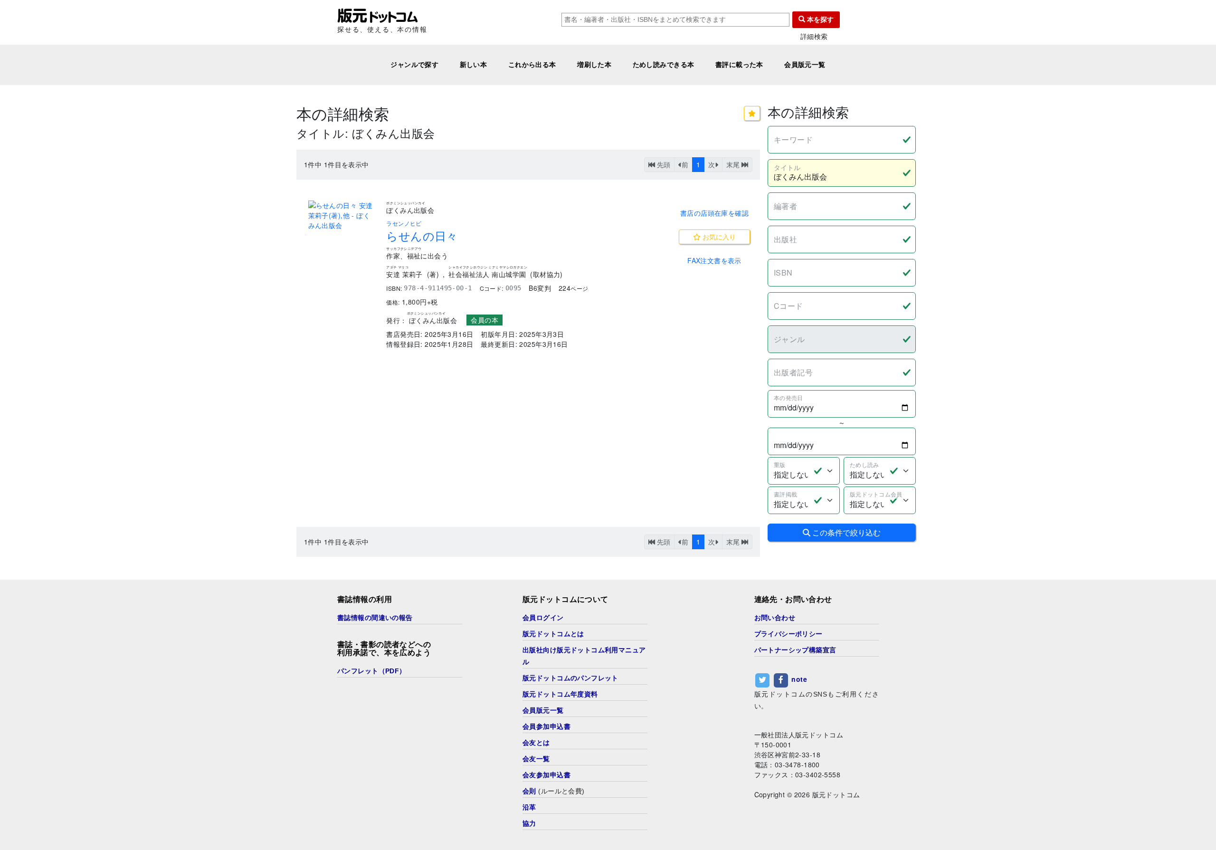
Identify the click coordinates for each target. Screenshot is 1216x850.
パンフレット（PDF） (371, 671)
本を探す (819, 19)
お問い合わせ (775, 617)
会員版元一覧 (805, 64)
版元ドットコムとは (553, 634)
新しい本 (473, 64)
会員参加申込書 (546, 726)
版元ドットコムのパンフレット (570, 678)
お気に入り (718, 236)
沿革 (529, 807)
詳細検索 (814, 36)
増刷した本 (594, 64)
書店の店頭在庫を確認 (714, 213)
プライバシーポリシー (788, 634)
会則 (529, 791)
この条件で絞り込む (845, 532)
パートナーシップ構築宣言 (795, 650)
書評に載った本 (739, 64)
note (799, 679)
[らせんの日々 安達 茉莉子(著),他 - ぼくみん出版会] (341, 215)
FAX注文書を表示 (714, 260)
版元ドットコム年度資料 (560, 694)
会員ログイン (543, 617)
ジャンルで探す (414, 64)
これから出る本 (532, 64)
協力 (529, 823)
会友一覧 (536, 759)
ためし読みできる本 (663, 64)
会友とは (536, 742)
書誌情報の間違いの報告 (375, 617)
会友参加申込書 (546, 775)
